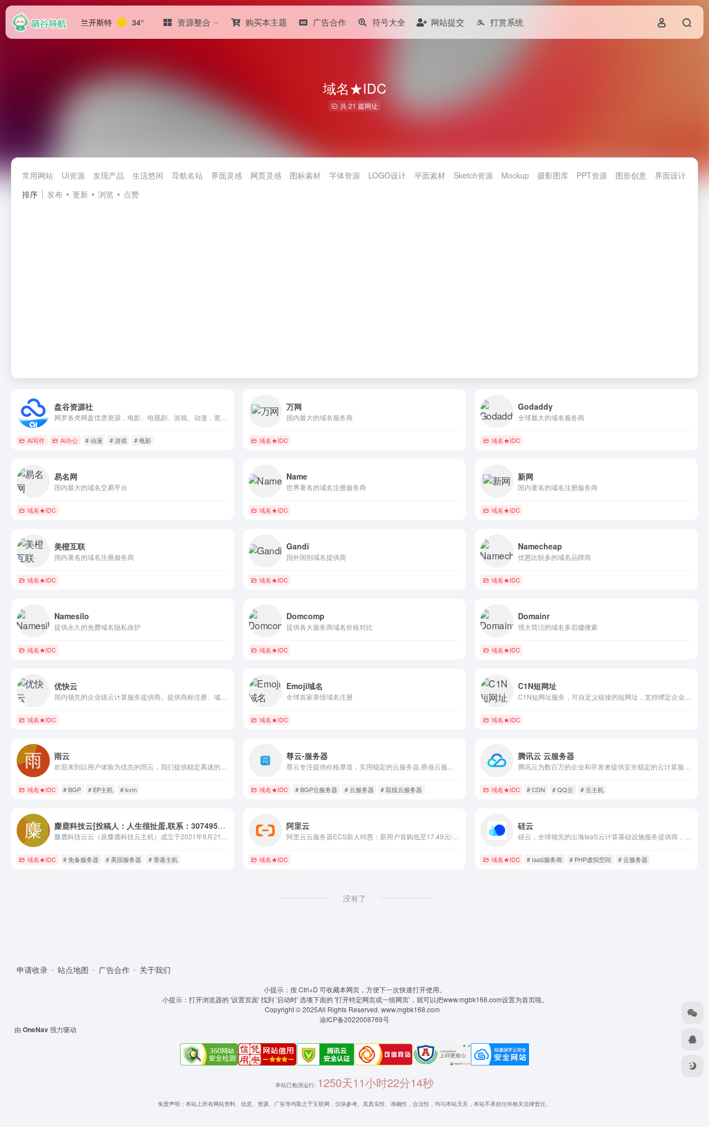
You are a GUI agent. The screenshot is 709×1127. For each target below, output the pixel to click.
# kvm (128, 789)
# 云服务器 (359, 789)
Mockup (515, 175)
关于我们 (155, 969)
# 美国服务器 (123, 859)
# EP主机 (100, 789)
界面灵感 (226, 175)
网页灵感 (265, 175)
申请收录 (32, 969)
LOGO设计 (387, 175)
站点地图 (73, 969)
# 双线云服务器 (401, 789)
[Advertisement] (354, 283)
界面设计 (670, 175)
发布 (55, 194)
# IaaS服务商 (544, 859)
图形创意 (630, 175)
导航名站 (187, 175)
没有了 (354, 898)
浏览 (106, 194)
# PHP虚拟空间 (590, 859)
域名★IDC (273, 440)
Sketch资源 (473, 175)
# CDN (536, 789)
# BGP (72, 789)
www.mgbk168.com (412, 1009)
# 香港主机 (163, 859)
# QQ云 (562, 789)
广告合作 (114, 969)
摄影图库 (552, 175)
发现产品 (108, 175)
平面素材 (429, 175)
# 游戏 (118, 440)
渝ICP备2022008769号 (354, 1019)
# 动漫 (93, 440)
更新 (80, 194)
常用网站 (37, 175)
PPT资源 (592, 175)
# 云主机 (592, 789)
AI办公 (69, 440)
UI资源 (73, 175)
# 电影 (142, 440)
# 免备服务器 (81, 859)
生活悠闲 (147, 175)
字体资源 (344, 175)
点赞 (131, 194)
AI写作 (36, 440)
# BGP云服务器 (316, 789)
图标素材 (305, 175)
